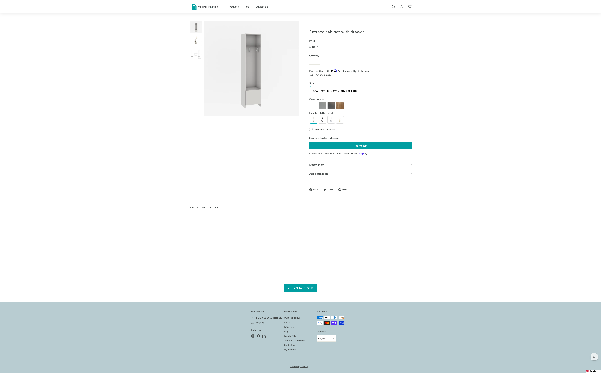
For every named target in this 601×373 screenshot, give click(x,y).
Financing (289, 327)
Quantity (314, 55)
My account (290, 349)
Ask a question (318, 173)
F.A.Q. (287, 322)
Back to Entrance (302, 287)
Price (312, 40)
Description (316, 164)
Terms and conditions (294, 340)
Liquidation (261, 6)
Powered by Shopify (299, 366)
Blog (286, 331)
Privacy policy (291, 336)
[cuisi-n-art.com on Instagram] (252, 336)
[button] (336, 90)
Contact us (289, 345)
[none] (196, 27)
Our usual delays (292, 318)
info (247, 6)
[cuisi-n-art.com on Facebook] (258, 336)
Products (234, 6)
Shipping (313, 138)
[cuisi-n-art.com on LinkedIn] (264, 336)
